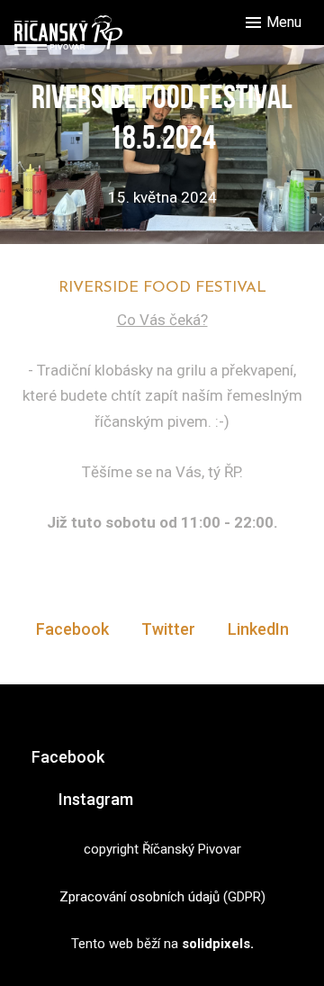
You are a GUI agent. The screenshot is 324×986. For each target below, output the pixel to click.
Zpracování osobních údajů (139, 897)
